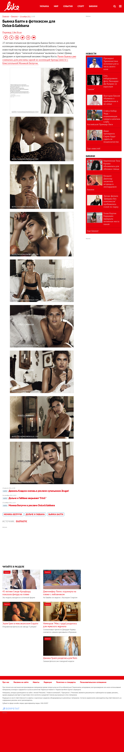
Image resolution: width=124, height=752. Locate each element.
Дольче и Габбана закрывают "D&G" (24, 498)
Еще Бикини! (92, 231)
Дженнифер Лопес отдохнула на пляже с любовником (59, 593)
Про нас (5, 682)
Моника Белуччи (13, 514)
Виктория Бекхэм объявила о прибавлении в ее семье (112, 99)
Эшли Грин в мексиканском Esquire (20, 623)
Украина (44, 6)
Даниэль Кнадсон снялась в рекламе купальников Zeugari (36, 490)
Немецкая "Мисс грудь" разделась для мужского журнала (60, 625)
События (68, 6)
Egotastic (21, 521)
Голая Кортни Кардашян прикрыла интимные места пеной (111, 219)
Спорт (81, 6)
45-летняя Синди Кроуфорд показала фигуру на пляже (16, 593)
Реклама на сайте (21, 682)
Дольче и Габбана (35, 514)
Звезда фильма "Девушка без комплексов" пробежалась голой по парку (111, 201)
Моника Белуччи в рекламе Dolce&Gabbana (29, 505)
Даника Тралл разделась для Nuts (60, 658)
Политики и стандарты (66, 682)
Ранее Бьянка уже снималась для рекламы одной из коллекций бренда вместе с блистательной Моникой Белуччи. (39, 60)
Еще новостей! (93, 148)
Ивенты (36, 682)
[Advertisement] (41, 546)
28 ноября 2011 (25, 16)
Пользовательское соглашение (93, 682)
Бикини (93, 6)
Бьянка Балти (55, 514)
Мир (56, 6)
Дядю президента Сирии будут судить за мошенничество (111, 136)
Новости (91, 53)
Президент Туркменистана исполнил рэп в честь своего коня (111, 64)
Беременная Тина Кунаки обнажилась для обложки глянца (112, 164)
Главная (5, 16)
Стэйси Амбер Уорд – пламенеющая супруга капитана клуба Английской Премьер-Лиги (103, 117)
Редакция (48, 682)
